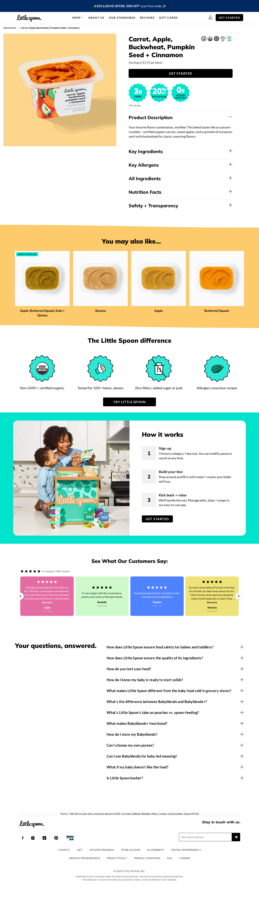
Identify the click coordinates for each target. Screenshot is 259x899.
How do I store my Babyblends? (132, 734)
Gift (79, 849)
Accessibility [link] (155, 849)
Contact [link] (64, 849)
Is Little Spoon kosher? (125, 778)
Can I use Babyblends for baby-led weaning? (142, 756)
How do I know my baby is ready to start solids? (145, 680)
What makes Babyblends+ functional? (137, 723)
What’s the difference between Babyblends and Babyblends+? (157, 701)
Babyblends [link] (10, 27)
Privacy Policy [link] (117, 858)
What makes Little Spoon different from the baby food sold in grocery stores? (169, 691)
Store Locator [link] (130, 849)
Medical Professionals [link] (84, 858)
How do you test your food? (129, 669)
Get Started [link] (229, 17)
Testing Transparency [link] (186, 849)
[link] (129, 6)
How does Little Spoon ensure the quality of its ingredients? (155, 658)
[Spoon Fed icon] (70, 838)
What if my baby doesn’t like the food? (137, 767)
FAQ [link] (169, 858)
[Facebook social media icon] (22, 838)
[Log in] (212, 17)
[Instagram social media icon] (33, 838)
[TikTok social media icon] (44, 838)
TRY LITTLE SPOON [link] (129, 402)
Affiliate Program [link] (101, 849)
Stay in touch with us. (221, 822)
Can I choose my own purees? (130, 745)
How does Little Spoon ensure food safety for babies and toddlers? (160, 647)
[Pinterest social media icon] (56, 838)
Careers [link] (184, 858)
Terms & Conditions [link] (147, 858)
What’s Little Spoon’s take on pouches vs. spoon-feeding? (153, 712)
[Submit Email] (236, 837)
